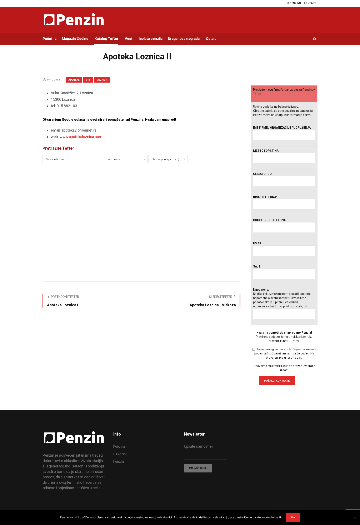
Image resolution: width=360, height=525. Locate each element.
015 (88, 79)
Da (293, 517)
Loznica (102, 79)
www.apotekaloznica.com (81, 136)
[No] (355, 517)
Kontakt (118, 461)
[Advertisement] (141, 219)
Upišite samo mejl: (199, 446)
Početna (119, 446)
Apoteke (74, 79)
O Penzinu (120, 454)
